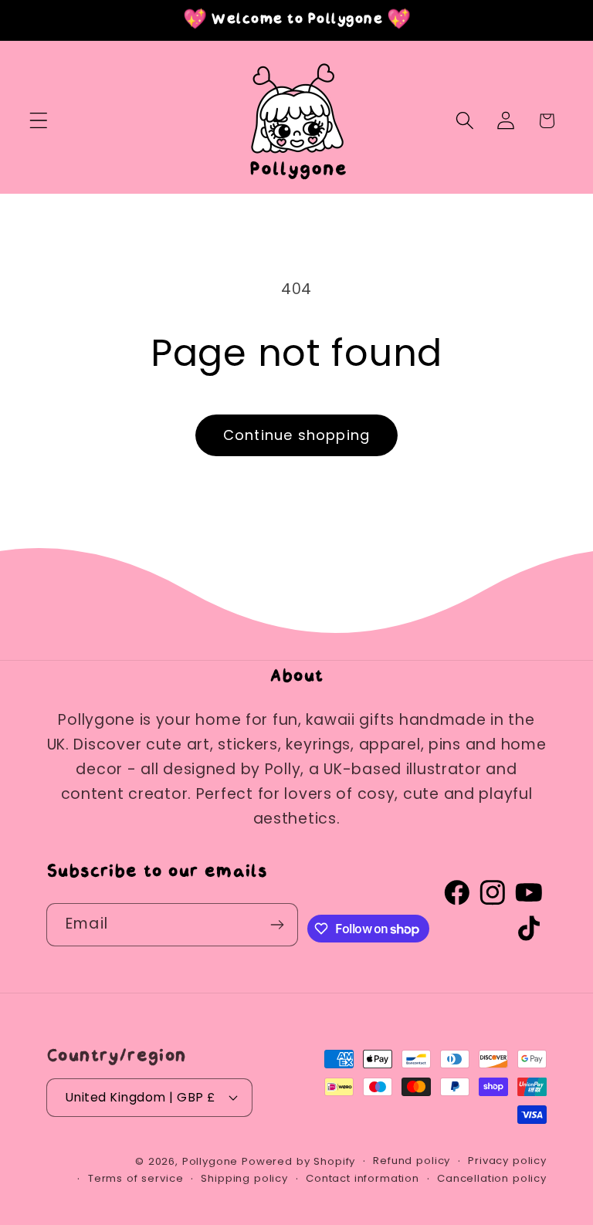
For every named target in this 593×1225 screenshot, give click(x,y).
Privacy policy (507, 1160)
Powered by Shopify (298, 1161)
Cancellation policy (492, 1178)
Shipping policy (244, 1178)
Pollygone (210, 1161)
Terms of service (135, 1178)
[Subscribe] (277, 924)
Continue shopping (296, 435)
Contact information (362, 1178)
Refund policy (411, 1160)
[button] (39, 120)
